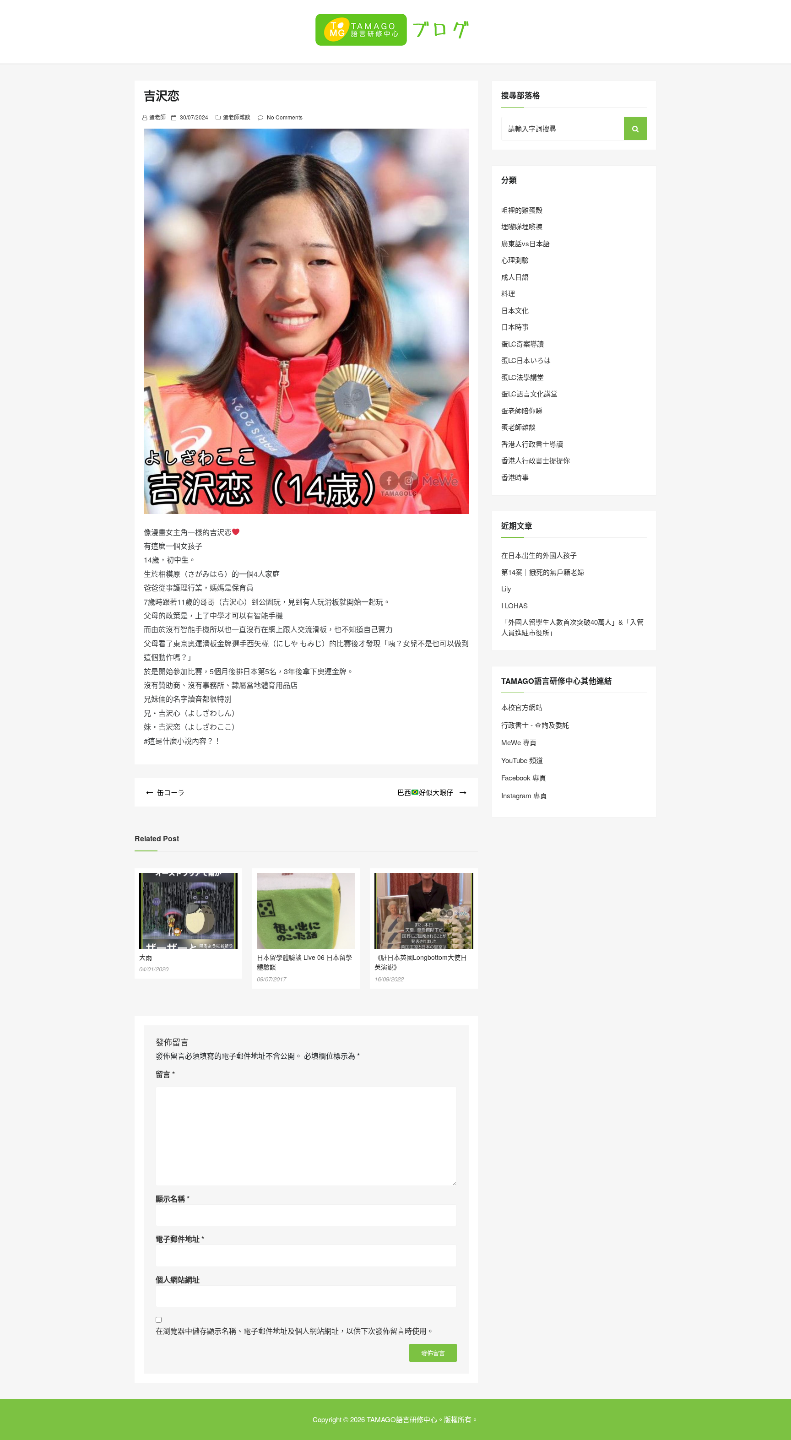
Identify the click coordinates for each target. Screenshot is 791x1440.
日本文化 (515, 310)
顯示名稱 (173, 1198)
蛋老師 (157, 117)
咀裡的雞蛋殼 (521, 210)
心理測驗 (515, 260)
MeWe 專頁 (518, 742)
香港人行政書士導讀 (532, 444)
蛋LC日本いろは (526, 360)
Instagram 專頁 (524, 795)
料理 (508, 293)
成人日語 (515, 277)
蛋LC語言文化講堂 (529, 393)
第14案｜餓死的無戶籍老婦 (542, 572)
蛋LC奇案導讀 (522, 343)
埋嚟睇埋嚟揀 (521, 226)
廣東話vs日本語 (525, 243)
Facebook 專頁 (523, 777)
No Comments (285, 117)
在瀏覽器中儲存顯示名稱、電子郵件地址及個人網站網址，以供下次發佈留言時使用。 (295, 1331)
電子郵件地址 (180, 1239)
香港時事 (515, 477)
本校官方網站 (521, 707)
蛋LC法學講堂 (522, 377)
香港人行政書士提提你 (535, 460)
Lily (506, 588)
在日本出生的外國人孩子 (539, 555)
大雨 (145, 957)
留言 (165, 1074)
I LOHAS (514, 605)
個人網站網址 (178, 1279)
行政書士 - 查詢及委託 (535, 725)
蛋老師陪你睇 (521, 410)
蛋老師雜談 (236, 117)
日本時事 (515, 326)
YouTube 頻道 (522, 760)
